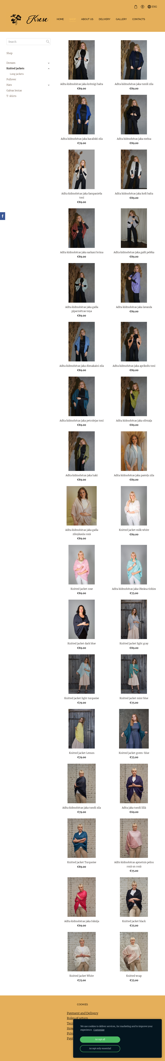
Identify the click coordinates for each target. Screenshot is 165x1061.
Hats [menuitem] (9, 84)
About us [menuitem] (87, 19)
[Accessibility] (142, 6)
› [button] (49, 63)
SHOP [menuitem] (72, 19)
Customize (98, 1030)
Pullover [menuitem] (11, 79)
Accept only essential (100, 1048)
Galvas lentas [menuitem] (14, 90)
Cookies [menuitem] (82, 1004)
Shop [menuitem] (9, 53)
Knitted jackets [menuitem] (15, 68)
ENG (154, 6)
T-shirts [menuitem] (11, 96)
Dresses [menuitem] (10, 62)
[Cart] (135, 6)
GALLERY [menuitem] (121, 19)
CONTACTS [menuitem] (138, 19)
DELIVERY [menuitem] (104, 19)
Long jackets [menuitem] (17, 74)
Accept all (100, 1039)
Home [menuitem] (60, 19)
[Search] (47, 41)
